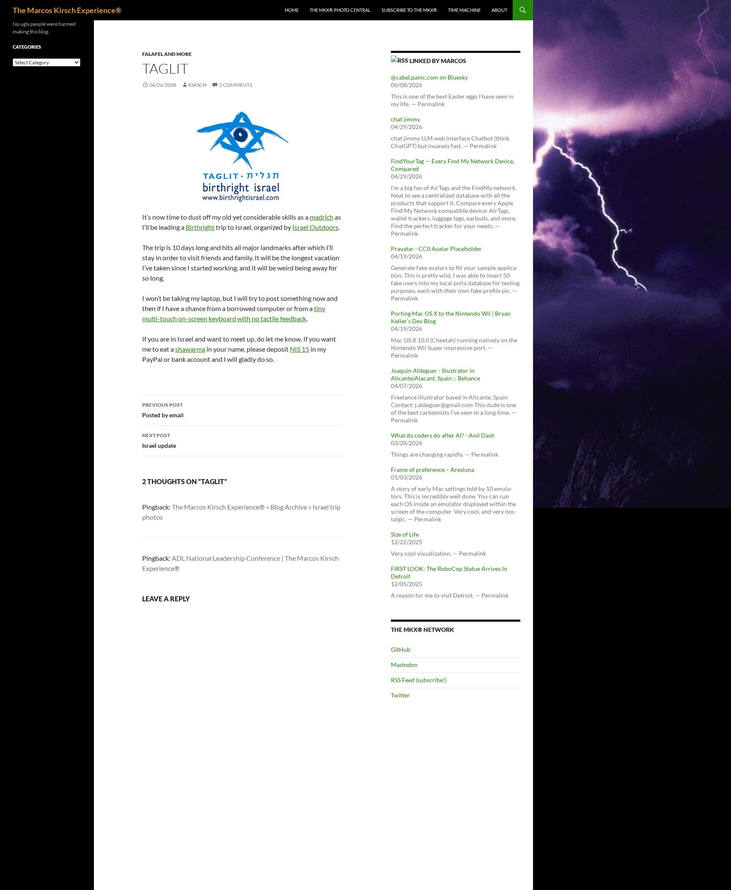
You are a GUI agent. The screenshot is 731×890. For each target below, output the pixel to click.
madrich (321, 217)
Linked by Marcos (437, 60)
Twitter (400, 695)
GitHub (400, 649)
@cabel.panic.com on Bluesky (429, 77)
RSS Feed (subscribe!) (419, 679)
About (499, 10)
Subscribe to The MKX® (409, 10)
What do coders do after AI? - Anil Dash (443, 435)
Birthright (200, 227)
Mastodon (404, 664)
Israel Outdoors (315, 227)
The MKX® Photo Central (340, 10)
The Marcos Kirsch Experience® (67, 10)
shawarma (190, 349)
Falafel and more (167, 54)
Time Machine (464, 10)
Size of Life (405, 534)
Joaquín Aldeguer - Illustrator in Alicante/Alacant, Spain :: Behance (435, 374)
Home (292, 10)
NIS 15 (299, 349)
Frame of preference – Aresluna (432, 469)
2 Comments (235, 85)
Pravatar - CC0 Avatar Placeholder (436, 248)
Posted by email (163, 410)
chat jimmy (405, 119)
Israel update (159, 440)
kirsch (197, 85)
